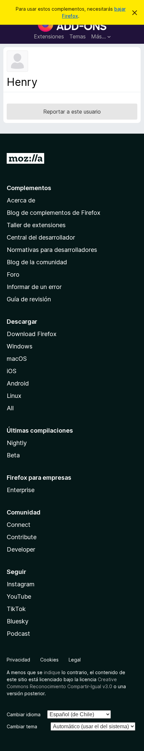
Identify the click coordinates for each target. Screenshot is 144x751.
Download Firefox (32, 333)
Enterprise (20, 489)
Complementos (29, 187)
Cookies (49, 659)
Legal (75, 659)
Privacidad (18, 659)
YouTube (19, 596)
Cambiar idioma (24, 714)
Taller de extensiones (36, 225)
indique (52, 672)
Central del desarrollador (41, 237)
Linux (14, 395)
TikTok (16, 608)
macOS (17, 358)
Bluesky (17, 621)
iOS (11, 370)
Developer (21, 549)
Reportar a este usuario (72, 111)
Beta (13, 455)
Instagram (20, 584)
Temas (77, 36)
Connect (18, 524)
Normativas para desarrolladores (52, 249)
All (10, 408)
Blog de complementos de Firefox (53, 212)
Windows (19, 346)
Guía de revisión (29, 299)
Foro (13, 274)
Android (18, 383)
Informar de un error (34, 286)
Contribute (22, 537)
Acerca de (21, 200)
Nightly (17, 442)
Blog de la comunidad (37, 262)
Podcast (18, 633)
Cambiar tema (22, 726)
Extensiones (49, 36)
